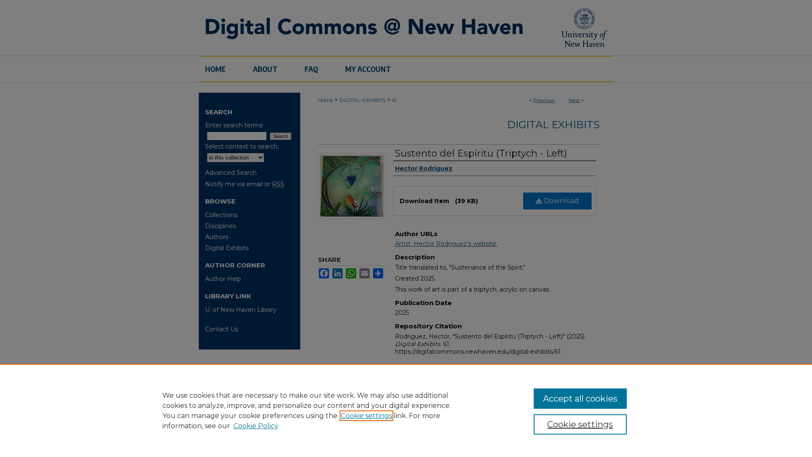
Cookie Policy (255, 426)
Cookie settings (366, 416)
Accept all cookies (580, 399)
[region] (406, 410)
